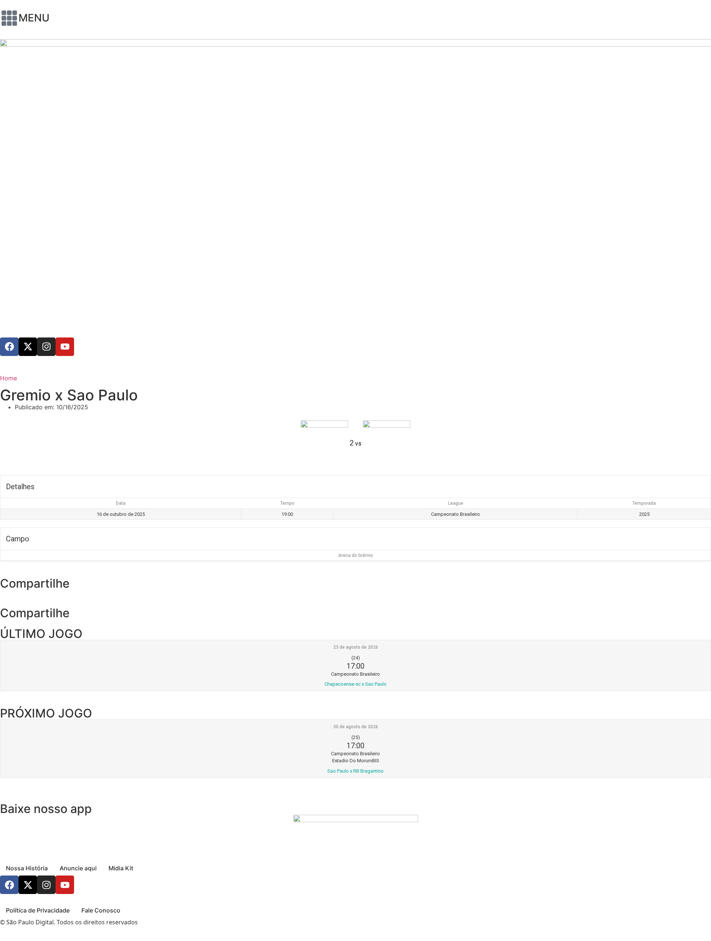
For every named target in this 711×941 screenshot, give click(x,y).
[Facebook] (9, 346)
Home (8, 378)
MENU (34, 17)
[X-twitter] (28, 346)
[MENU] (9, 18)
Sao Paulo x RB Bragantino (355, 771)
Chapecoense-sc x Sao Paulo (355, 684)
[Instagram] (46, 346)
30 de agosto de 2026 (355, 726)
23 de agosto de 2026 (355, 647)
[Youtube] (65, 346)
